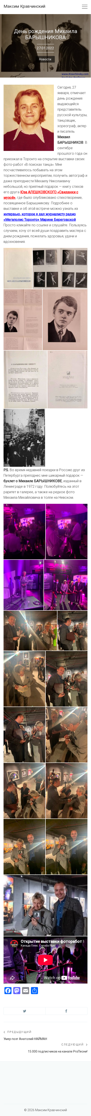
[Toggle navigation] (84, 7)
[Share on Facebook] (66, 1011)
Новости (45, 59)
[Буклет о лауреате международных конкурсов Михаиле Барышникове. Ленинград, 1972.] (18, 268)
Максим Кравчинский (24, 6)
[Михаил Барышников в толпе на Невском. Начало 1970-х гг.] (24, 438)
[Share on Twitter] (25, 1011)
